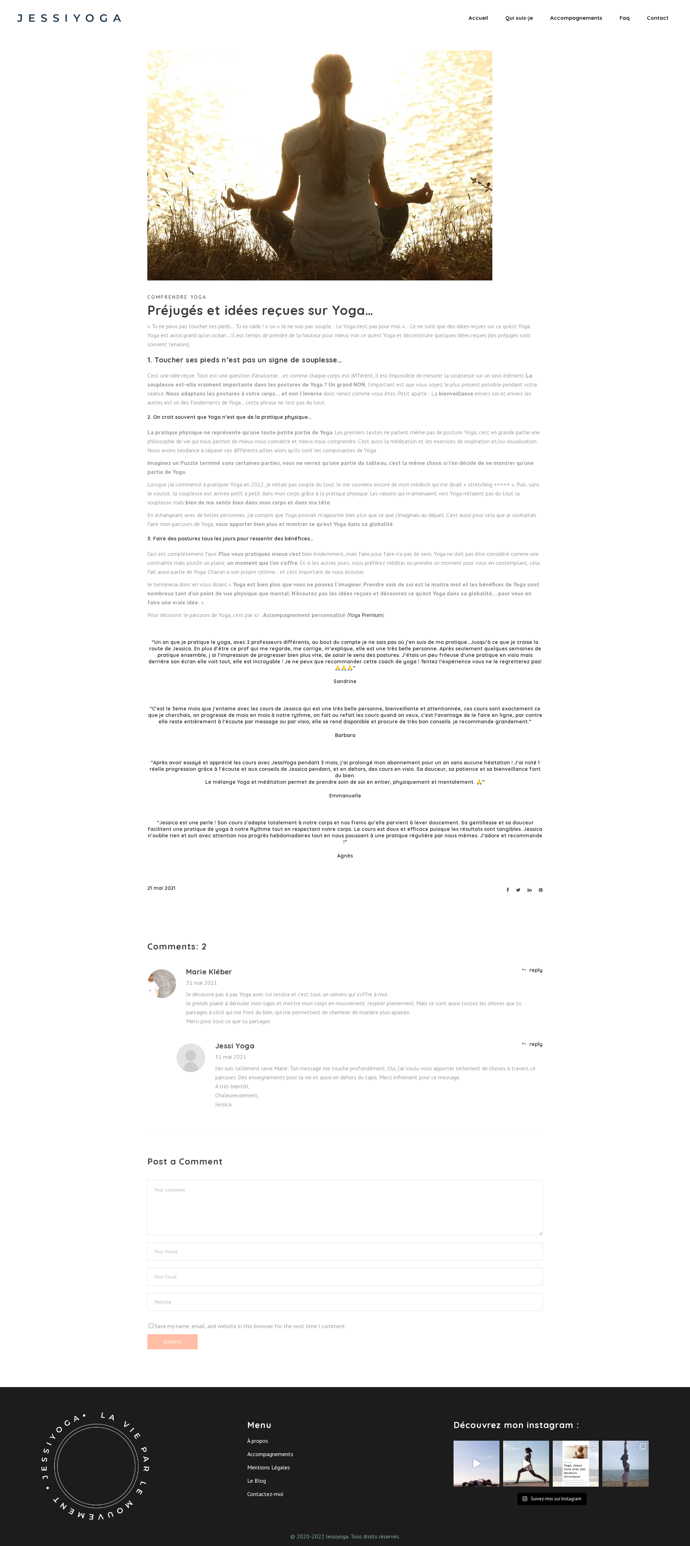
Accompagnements (270, 1454)
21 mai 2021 (161, 888)
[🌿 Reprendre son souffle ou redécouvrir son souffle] (477, 1464)
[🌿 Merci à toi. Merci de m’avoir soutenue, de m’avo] (526, 1464)
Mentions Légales (268, 1467)
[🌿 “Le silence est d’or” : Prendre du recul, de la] (625, 1464)
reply (536, 970)
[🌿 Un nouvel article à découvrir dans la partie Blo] (576, 1464)
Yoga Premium (365, 614)
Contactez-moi (265, 1493)
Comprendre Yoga (177, 297)
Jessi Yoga (234, 1045)
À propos (257, 1440)
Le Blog (256, 1480)
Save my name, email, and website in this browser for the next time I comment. (250, 1326)
